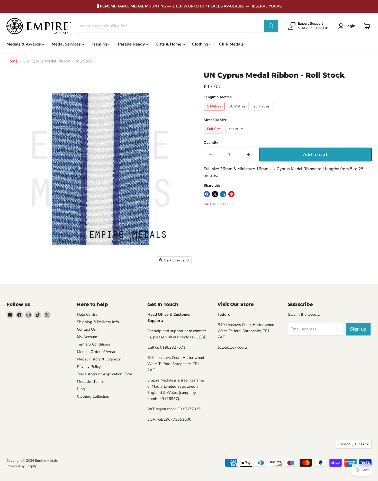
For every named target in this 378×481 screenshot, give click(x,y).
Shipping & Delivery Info (98, 321)
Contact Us (86, 329)
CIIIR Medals (231, 44)
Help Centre (87, 314)
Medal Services (67, 44)
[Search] (271, 26)
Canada (351, 444)
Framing (100, 44)
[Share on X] (215, 194)
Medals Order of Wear (96, 351)
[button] (347, 26)
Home (12, 61)
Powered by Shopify (21, 466)
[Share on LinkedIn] (223, 194)
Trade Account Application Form (104, 374)
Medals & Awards (24, 44)
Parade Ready (132, 44)
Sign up (358, 329)
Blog (81, 389)
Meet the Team (90, 381)
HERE (201, 337)
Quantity (211, 143)
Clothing (200, 44)
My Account (87, 336)
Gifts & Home (169, 44)
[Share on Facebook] (207, 194)
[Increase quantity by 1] (248, 155)
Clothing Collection (93, 396)
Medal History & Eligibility (99, 359)
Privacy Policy (89, 366)
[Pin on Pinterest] (231, 194)
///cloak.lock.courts (233, 347)
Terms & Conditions (93, 344)
